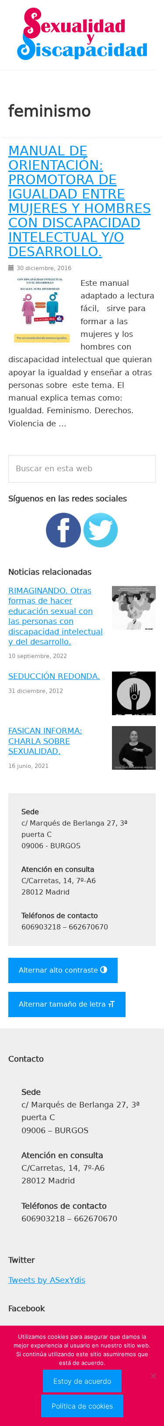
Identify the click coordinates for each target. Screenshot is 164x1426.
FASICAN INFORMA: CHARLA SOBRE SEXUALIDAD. (45, 741)
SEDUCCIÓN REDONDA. (54, 676)
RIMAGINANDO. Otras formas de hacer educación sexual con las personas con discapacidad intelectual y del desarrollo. (55, 616)
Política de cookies (82, 1406)
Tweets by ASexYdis (46, 1280)
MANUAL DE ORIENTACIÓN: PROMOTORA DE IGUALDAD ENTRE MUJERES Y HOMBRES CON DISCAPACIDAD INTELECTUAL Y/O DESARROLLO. (79, 201)
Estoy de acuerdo (82, 1381)
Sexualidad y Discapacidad (82, 35)
